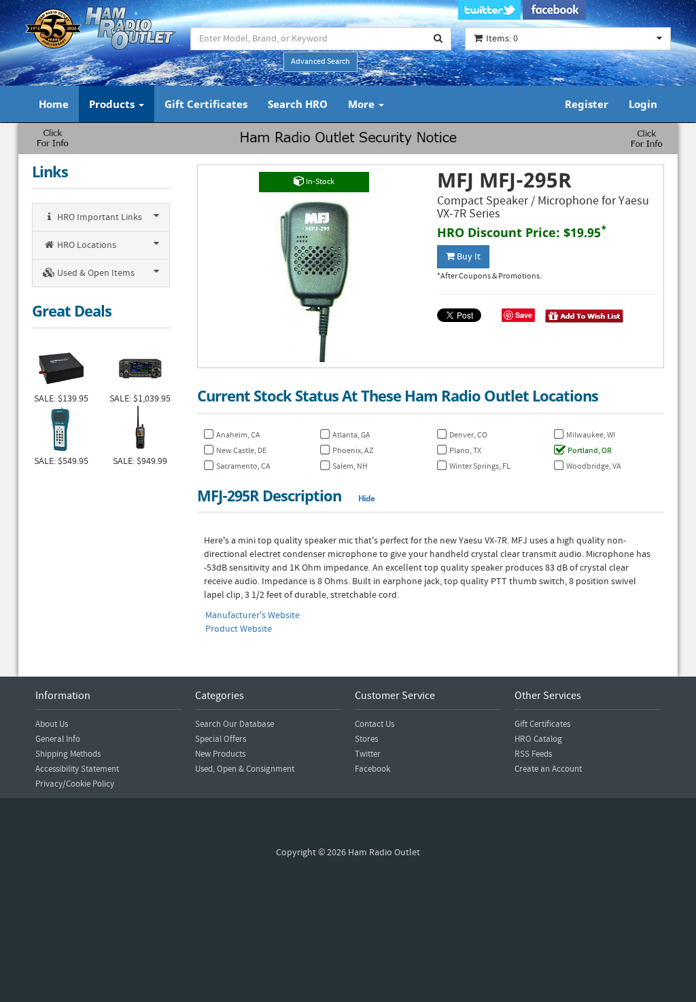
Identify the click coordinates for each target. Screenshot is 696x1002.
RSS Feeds (533, 754)
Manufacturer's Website (252, 615)
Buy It (468, 257)
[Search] (438, 38)
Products (113, 104)
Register (586, 104)
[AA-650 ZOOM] (61, 430)
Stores (366, 739)
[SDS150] (140, 430)
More (362, 104)
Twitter (368, 754)
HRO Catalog (538, 739)
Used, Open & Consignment (244, 769)
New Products (220, 754)
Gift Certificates (205, 104)
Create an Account (548, 769)
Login (643, 104)
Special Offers (220, 739)
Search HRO (298, 104)
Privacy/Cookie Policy (74, 784)
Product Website (238, 629)
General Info (57, 739)
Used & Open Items (95, 273)
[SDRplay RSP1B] (61, 366)
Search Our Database (234, 724)
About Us (51, 724)
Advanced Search (320, 61)
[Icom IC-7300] (140, 366)
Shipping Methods (68, 754)
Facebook (372, 769)
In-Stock (319, 182)
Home (54, 104)
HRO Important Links (98, 217)
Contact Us (374, 724)
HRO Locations (85, 245)
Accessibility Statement (77, 769)
